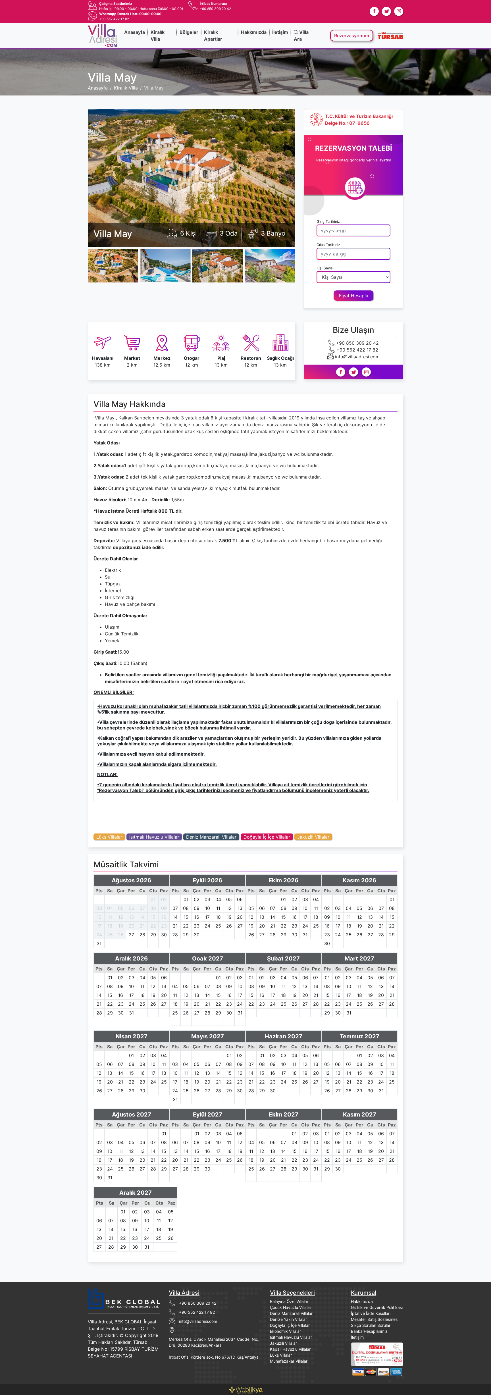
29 (153, 934)
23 (164, 926)
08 (153, 908)
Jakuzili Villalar (313, 837)
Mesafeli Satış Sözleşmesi (374, 1319)
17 (99, 926)
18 (109, 926)
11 (110, 917)
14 (142, 917)
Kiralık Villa (158, 35)
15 (153, 917)
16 (163, 917)
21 (142, 926)
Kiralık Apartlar (213, 35)
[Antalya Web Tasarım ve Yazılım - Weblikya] (245, 1389)
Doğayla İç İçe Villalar (267, 837)
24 (99, 934)
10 (99, 917)
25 (110, 934)
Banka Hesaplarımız (369, 1331)
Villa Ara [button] (301, 35)
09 (164, 908)
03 (99, 908)
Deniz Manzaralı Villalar (211, 837)
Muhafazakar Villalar (288, 1361)
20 (131, 926)
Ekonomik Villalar (285, 1331)
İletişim (280, 32)
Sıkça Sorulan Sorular (370, 1325)
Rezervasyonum (351, 35)
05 (121, 908)
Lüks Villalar (109, 837)
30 (164, 934)
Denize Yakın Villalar (288, 1319)
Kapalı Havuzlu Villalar (290, 1349)
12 (120, 917)
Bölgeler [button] (189, 32)
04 (110, 908)
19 (120, 926)
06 (131, 908)
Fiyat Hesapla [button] (353, 295)
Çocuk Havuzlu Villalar (290, 1307)
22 (153, 926)
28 (142, 934)
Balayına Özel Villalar (289, 1301)
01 (153, 899)
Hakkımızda (254, 32)
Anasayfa (134, 32)
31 (99, 943)
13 (131, 917)
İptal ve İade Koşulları (370, 1313)
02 (164, 899)
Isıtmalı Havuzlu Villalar (154, 837)
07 (142, 908)
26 (121, 934)
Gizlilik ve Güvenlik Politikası (377, 1307)
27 (131, 934)
